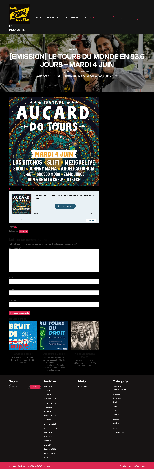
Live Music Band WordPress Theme (23, 466)
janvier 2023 (49, 445)
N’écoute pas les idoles (85, 355)
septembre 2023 (50, 428)
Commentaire (15, 248)
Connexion (82, 386)
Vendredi (116, 423)
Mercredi (116, 415)
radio (115, 428)
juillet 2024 (48, 420)
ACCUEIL (37, 18)
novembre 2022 (50, 453)
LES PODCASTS (17, 28)
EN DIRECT (87, 18)
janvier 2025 (48, 411)
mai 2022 (47, 457)
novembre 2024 (50, 415)
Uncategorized (118, 432)
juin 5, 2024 (15, 188)
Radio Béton (28, 188)
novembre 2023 (50, 424)
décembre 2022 (50, 449)
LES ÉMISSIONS (72, 18)
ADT (15, 227)
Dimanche (117, 398)
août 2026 (48, 386)
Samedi (116, 419)
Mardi (115, 410)
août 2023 (48, 432)
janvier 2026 (49, 395)
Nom (11, 278)
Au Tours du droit (54, 353)
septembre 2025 (50, 403)
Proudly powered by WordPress (132, 466)
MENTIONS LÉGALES (54, 18)
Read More (22, 336)
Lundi (115, 406)
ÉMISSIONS (56, 76)
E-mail (11, 289)
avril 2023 (48, 436)
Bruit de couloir (23, 353)
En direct (116, 395)
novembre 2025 (50, 399)
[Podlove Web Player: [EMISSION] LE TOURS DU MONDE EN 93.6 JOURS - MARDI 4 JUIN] (54, 207)
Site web (12, 301)
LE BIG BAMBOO (119, 389)
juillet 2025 (48, 407)
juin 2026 (47, 390)
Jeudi (115, 402)
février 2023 (48, 441)
